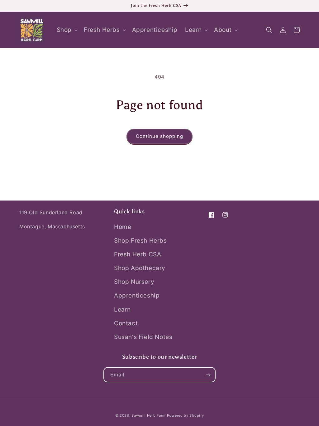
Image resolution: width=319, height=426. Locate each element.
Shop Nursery (134, 281)
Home (122, 226)
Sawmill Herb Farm (148, 415)
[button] (66, 30)
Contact (126, 323)
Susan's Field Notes (143, 337)
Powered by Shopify (185, 415)
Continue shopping (159, 136)
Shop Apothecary (139, 268)
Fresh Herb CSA (137, 254)
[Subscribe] (208, 374)
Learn (122, 309)
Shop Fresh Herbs (140, 240)
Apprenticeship (137, 295)
